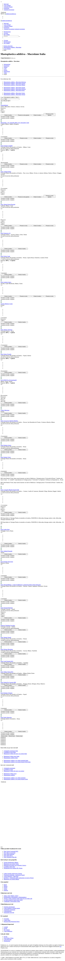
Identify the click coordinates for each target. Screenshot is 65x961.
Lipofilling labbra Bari (9, 866)
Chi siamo (6, 918)
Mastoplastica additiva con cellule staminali (14, 777)
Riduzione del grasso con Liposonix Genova (15, 865)
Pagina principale (8, 46)
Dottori (5, 67)
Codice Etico (7, 920)
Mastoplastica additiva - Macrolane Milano (14, 85)
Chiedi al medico (8, 115)
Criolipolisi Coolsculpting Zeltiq (12, 901)
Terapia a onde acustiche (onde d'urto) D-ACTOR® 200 (18, 898)
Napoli (5, 887)
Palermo (6, 890)
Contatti (6, 927)
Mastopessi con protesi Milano (11, 879)
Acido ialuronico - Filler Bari (11, 876)
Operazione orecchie (9, 912)
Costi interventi (7, 939)
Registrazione (7, 31)
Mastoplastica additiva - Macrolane (12, 47)
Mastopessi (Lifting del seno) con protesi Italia (15, 753)
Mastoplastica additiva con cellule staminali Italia (16, 760)
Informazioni (7, 64)
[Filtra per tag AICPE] (6, 100)
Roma (5, 884)
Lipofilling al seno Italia (10, 752)
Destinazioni (7, 941)
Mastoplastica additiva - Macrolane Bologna (15, 82)
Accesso (6, 33)
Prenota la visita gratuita (23, 115)
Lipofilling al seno (8, 769)
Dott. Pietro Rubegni (9, 854)
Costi (5, 68)
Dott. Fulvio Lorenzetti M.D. (11, 851)
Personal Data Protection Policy (12, 921)
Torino (5, 889)
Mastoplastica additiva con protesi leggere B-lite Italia (17, 762)
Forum (5, 70)
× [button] (19, 97)
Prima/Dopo (7, 71)
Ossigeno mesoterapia (9, 907)
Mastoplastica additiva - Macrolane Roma (14, 90)
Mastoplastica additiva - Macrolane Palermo (15, 89)
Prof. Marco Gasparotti (9, 852)
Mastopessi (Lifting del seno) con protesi (14, 771)
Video (5, 73)
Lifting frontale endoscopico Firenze (13, 873)
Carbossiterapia (7, 911)
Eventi (5, 928)
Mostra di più (4, 736)
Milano (5, 886)
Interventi (6, 4)
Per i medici (7, 34)
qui (60, 946)
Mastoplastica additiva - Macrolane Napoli (14, 87)
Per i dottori (7, 929)
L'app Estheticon (8, 931)
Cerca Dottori (7, 5)
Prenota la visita (23, 138)
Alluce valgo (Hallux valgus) (11, 895)
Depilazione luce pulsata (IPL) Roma (13, 868)
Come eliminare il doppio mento (12, 908)
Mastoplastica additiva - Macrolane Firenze (14, 83)
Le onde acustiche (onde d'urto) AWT (13, 900)
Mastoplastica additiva (9, 775)
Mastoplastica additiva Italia (11, 758)
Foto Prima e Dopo (8, 938)
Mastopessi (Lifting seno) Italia (11, 756)
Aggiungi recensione (9, 9)
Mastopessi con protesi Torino (11, 864)
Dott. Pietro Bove (8, 855)
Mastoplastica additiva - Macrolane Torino (14, 93)
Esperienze (6, 8)
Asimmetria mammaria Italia (11, 751)
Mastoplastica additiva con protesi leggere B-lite (16, 779)
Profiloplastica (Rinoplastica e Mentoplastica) (15, 897)
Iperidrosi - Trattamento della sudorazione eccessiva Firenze (19, 878)
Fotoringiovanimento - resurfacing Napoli (14, 875)
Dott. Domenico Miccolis (10, 857)
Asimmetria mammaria (9, 768)
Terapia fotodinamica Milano (11, 862)
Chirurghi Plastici (8, 7)
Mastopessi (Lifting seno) (10, 773)
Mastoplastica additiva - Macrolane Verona (14, 94)
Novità (5, 936)
